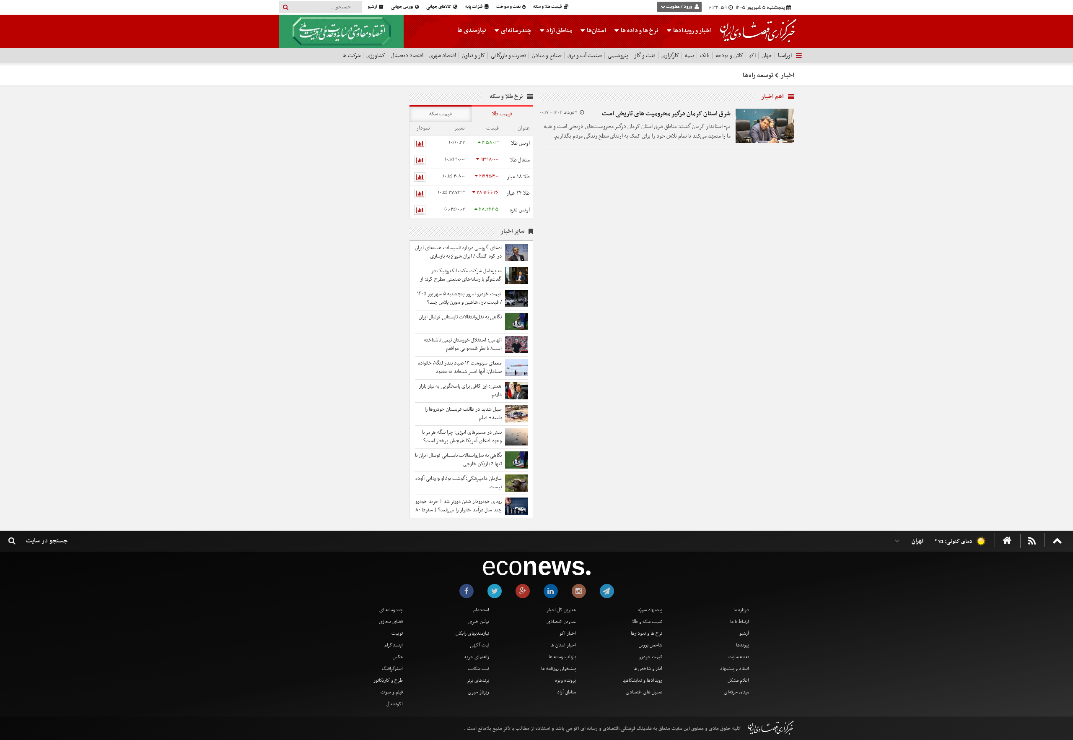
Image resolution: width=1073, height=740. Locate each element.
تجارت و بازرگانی (508, 55)
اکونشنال (394, 704)
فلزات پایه (474, 7)
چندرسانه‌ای (515, 30)
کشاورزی (375, 55)
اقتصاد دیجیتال (407, 55)
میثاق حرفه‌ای (736, 692)
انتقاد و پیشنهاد (734, 668)
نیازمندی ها (471, 30)
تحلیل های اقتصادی (644, 692)
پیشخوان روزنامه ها (558, 668)
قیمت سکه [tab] (440, 114)
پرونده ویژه (565, 680)
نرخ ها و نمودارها (646, 633)
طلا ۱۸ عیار (518, 177)
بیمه (689, 55)
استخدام (481, 610)
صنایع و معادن (547, 55)
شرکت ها (351, 55)
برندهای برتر (478, 680)
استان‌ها (596, 30)
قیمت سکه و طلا (647, 622)
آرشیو (373, 7)
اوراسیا (785, 55)
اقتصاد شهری (442, 55)
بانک (705, 55)
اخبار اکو (568, 633)
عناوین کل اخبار (561, 610)
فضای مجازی (391, 622)
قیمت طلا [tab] (502, 114)
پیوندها (742, 645)
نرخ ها (639, 30)
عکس (398, 657)
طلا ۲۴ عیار (518, 193)
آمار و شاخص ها (647, 668)
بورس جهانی (402, 7)
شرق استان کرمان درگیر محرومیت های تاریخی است (666, 114)
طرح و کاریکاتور (388, 680)
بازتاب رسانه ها (562, 657)
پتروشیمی (618, 55)
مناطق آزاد (558, 30)
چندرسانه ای (391, 610)
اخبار (787, 75)
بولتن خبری (478, 622)
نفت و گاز (645, 55)
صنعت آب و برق (585, 55)
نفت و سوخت (508, 7)
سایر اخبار (512, 231)
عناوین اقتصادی (561, 622)
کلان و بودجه (729, 55)
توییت (397, 633)
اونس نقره (520, 210)
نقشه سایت (738, 657)
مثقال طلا (520, 160)
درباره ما (741, 610)
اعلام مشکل (738, 680)
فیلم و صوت (392, 692)
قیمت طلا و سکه (548, 7)
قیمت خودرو (650, 657)
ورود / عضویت (679, 7)
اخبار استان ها (563, 645)
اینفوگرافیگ (392, 668)
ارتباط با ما (739, 622)
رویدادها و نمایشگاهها (642, 680)
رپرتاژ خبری (478, 692)
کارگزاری (670, 55)
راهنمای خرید (476, 657)
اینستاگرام (393, 645)
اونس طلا (520, 143)
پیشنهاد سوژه (650, 610)
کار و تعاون (473, 55)
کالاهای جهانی (439, 7)
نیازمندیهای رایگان (472, 633)
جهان (767, 55)
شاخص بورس (650, 645)
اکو (752, 55)
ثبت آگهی (479, 645)
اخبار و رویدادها (692, 30)
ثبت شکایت (478, 668)
